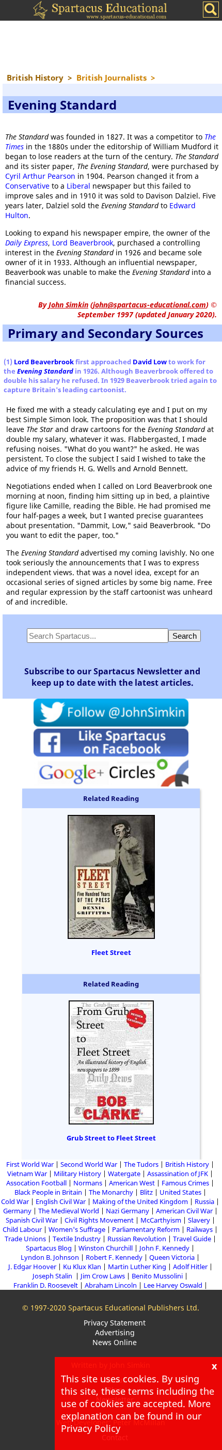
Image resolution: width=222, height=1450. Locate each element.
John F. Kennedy (164, 1248)
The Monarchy (111, 1192)
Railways (199, 1229)
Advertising (115, 1332)
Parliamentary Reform (146, 1229)
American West (132, 1182)
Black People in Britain (48, 1192)
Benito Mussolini (157, 1276)
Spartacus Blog (49, 1248)
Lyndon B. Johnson (50, 1257)
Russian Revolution (136, 1238)
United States (180, 1192)
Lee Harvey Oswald (173, 1285)
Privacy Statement (115, 1323)
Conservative (27, 186)
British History (187, 1164)
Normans (87, 1182)
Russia (204, 1201)
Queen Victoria (172, 1257)
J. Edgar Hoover (32, 1266)
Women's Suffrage (77, 1229)
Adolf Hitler (190, 1266)
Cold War (15, 1201)
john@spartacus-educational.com (149, 305)
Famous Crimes (185, 1182)
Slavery (199, 1220)
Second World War (88, 1164)
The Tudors (141, 1164)
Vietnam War (27, 1173)
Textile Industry (77, 1238)
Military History (77, 1173)
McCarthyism (160, 1220)
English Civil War (61, 1201)
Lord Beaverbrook (82, 243)
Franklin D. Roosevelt (45, 1285)
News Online (114, 1342)
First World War (30, 1164)
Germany (17, 1210)
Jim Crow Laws (103, 1276)
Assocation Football (36, 1182)
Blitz (146, 1192)
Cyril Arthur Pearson (40, 176)
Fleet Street (111, 952)
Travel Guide (192, 1238)
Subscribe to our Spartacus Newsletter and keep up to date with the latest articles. (112, 677)
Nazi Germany (127, 1210)
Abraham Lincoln (111, 1285)
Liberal (78, 186)
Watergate (124, 1173)
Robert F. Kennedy (114, 1257)
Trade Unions (25, 1238)
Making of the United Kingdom (140, 1201)
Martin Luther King (137, 1266)
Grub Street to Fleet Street (111, 1138)
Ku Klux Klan (82, 1266)
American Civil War (184, 1210)
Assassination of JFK (177, 1173)
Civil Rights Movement (99, 1220)
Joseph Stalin (53, 1276)
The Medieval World (68, 1210)
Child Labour (22, 1229)
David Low (150, 361)
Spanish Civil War (32, 1220)
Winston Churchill (105, 1248)
